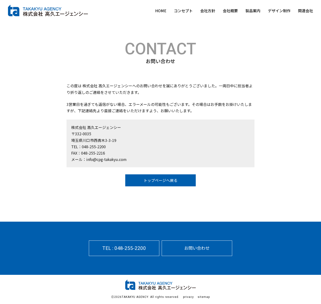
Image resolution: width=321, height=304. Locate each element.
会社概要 (230, 10)
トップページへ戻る (160, 180)
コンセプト (183, 10)
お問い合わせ (197, 248)
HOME (160, 10)
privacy (188, 297)
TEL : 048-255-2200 (124, 248)
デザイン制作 (279, 10)
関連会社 (305, 10)
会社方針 (207, 10)
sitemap (204, 297)
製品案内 (252, 10)
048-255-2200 (94, 146)
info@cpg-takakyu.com (106, 159)
